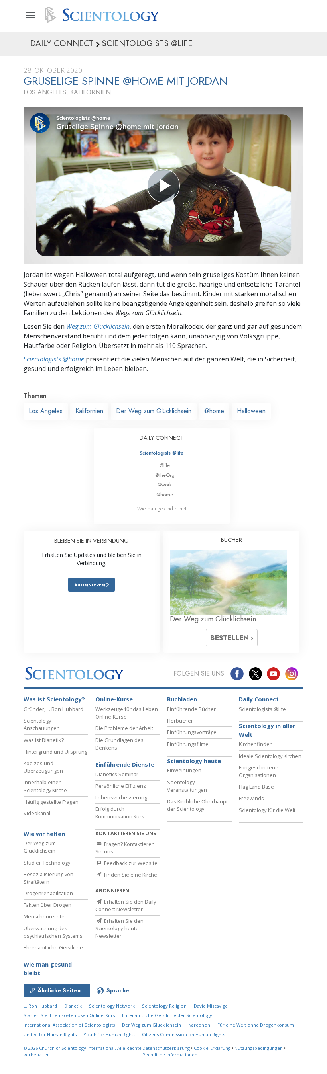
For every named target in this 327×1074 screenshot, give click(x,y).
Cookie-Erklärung (212, 1048)
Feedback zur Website (130, 863)
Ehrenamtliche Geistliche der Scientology (167, 1015)
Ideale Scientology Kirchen (270, 756)
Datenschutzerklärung (166, 1048)
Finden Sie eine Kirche (130, 874)
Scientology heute (194, 761)
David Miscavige (211, 1006)
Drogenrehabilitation (48, 893)
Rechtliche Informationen (169, 1055)
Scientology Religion (164, 1006)
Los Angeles (46, 411)
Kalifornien (89, 411)
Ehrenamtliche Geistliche (53, 947)
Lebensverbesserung (121, 797)
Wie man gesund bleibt (161, 508)
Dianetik (73, 1006)
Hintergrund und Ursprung (55, 751)
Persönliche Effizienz (120, 785)
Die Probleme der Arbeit (124, 728)
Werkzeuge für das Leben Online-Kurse (126, 712)
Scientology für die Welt (267, 810)
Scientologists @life (161, 453)
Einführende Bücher (191, 709)
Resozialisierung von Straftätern (48, 878)
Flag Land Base (256, 786)
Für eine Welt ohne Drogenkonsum (255, 1025)
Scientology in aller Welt (267, 730)
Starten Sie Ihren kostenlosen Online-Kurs (69, 1015)
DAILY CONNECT (161, 438)
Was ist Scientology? (54, 699)
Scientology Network (112, 1006)
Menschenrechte (44, 916)
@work (165, 484)
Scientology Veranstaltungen (187, 786)
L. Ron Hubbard (40, 1006)
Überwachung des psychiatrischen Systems (53, 932)
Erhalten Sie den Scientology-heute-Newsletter (119, 928)
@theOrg (165, 475)
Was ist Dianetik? (44, 740)
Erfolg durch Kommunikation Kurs (119, 812)
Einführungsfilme (188, 744)
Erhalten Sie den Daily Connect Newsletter (125, 905)
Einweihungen (184, 770)
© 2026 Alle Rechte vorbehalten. (83, 1051)
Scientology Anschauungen (42, 724)
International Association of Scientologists (69, 1025)
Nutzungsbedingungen (258, 1048)
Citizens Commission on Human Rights (183, 1034)
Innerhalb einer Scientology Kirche (45, 786)
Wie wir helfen (44, 834)
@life (165, 465)
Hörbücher (180, 720)
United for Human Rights (51, 1034)
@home (214, 411)
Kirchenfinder (255, 744)
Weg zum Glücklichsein (98, 326)
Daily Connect (259, 699)
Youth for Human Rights (109, 1034)
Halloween (251, 411)
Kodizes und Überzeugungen (43, 767)
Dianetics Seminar (116, 774)
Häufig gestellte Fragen (51, 801)
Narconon (199, 1025)
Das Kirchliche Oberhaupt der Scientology (197, 805)
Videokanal (37, 813)
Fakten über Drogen (47, 904)
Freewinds (251, 798)
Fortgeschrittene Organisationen (258, 771)
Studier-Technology (47, 862)
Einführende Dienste (124, 764)
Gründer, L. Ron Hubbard (53, 709)
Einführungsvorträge (192, 732)
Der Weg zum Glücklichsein (153, 411)
